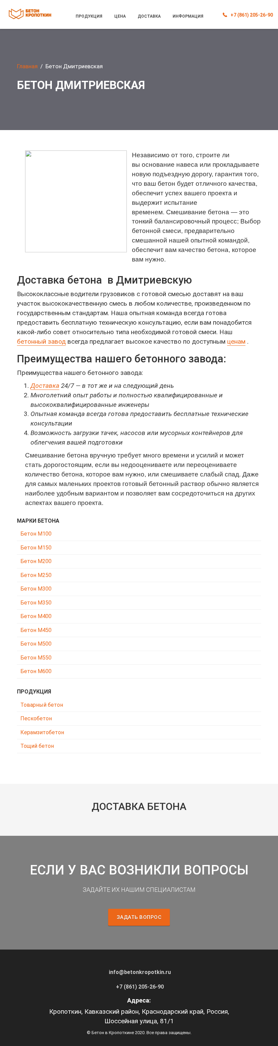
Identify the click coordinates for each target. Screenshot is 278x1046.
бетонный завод (41, 341)
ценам (236, 341)
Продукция (89, 16)
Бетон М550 (36, 657)
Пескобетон (36, 718)
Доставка (149, 16)
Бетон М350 (36, 602)
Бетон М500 (36, 644)
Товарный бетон (41, 705)
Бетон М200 (36, 561)
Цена (120, 16)
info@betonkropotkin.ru (140, 972)
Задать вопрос (139, 917)
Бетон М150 (36, 547)
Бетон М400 (36, 616)
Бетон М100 (36, 533)
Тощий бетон (37, 746)
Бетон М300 (36, 588)
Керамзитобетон (42, 732)
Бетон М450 (36, 630)
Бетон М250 (36, 575)
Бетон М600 (36, 671)
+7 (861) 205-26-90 (252, 15)
